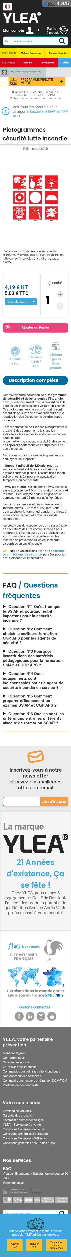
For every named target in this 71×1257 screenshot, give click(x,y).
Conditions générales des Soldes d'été (29, 1143)
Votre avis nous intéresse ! (20, 1067)
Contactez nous (14, 1058)
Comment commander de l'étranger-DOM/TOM (35, 1081)
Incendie (27, 62)
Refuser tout (34, 1245)
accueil (20, 91)
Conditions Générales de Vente (23, 1129)
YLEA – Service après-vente (22, 1125)
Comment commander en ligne (23, 1120)
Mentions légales (14, 1053)
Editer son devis (13, 1183)
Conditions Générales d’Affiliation (25, 1138)
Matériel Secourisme (31, 53)
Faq (7, 1169)
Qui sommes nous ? (16, 1062)
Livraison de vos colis (17, 1111)
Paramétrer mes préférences (56, 1245)
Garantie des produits (17, 1116)
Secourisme (48, 62)
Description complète (33, 380)
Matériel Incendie (58, 53)
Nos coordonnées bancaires (22, 1076)
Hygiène (64, 62)
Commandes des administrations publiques (31, 1071)
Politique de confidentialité (21, 1085)
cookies (52, 1235)
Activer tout (15, 1245)
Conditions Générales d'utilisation (25, 1134)
